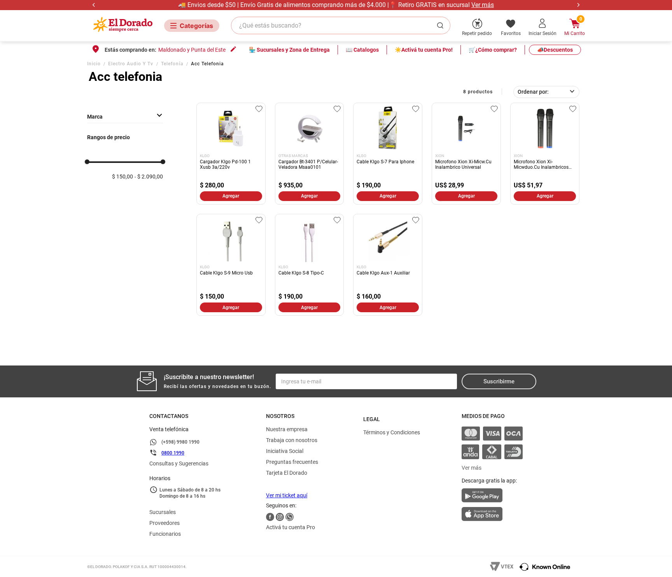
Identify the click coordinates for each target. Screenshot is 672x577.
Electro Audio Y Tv (130, 63)
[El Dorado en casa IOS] (492, 515)
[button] (125, 117)
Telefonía (172, 63)
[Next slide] (578, 5)
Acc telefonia (207, 63)
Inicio (94, 63)
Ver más (482, 5)
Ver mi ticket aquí (286, 495)
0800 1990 (172, 453)
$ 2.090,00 (150, 177)
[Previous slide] (94, 5)
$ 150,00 (122, 177)
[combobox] (340, 25)
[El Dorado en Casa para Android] (492, 497)
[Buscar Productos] (441, 25)
